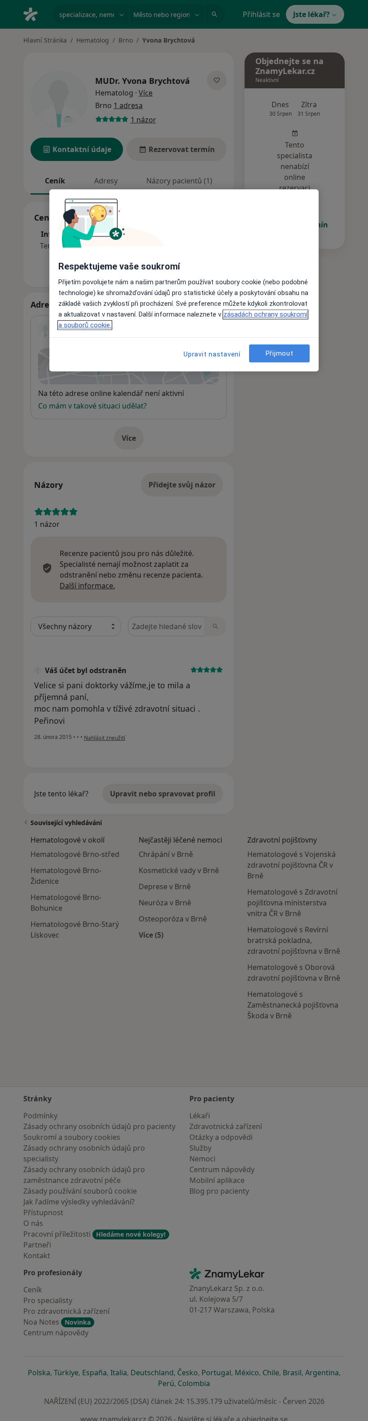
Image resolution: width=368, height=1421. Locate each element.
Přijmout (280, 353)
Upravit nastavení (212, 355)
